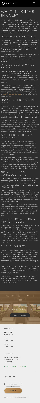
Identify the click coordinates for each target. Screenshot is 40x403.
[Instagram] (6, 377)
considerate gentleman (11, 94)
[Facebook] (14, 377)
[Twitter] (10, 377)
